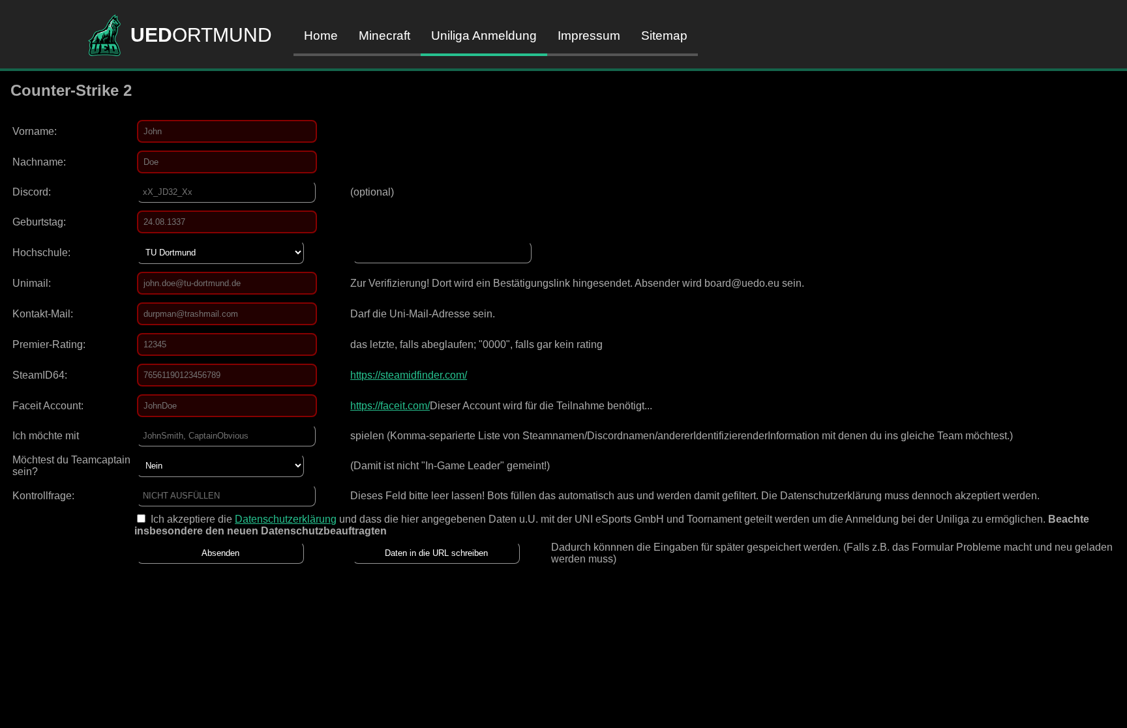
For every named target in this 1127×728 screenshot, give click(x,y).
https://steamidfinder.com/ (408, 375)
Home (321, 35)
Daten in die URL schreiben (436, 553)
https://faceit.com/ (390, 405)
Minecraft (384, 35)
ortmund (201, 34)
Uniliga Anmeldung (484, 35)
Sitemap (664, 35)
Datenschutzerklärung (286, 519)
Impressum (589, 35)
